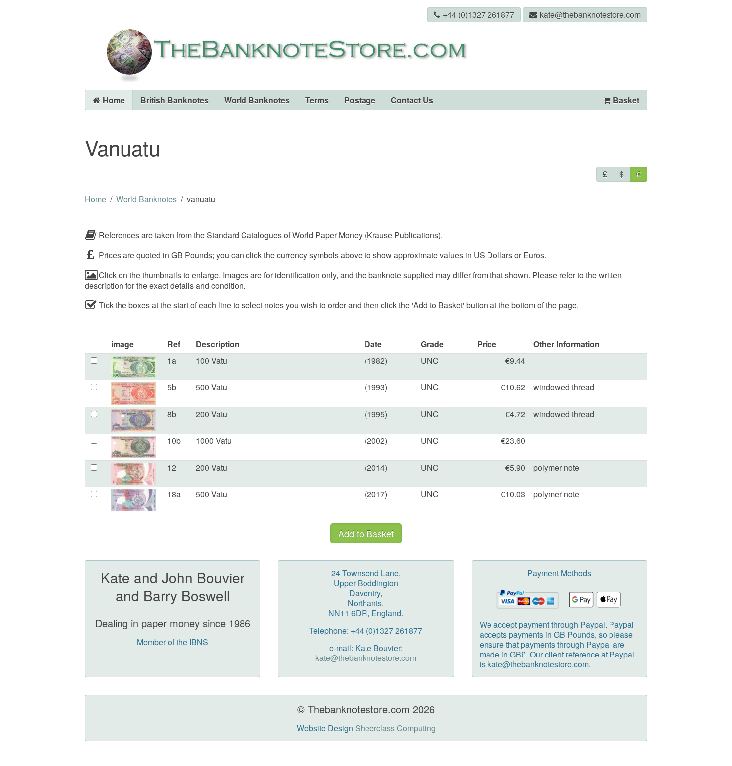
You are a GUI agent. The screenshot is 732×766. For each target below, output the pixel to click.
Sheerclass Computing (395, 728)
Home (114, 100)
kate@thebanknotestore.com (590, 14)
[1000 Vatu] (133, 446)
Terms (317, 100)
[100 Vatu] (133, 365)
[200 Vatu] (133, 419)
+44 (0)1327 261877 (478, 14)
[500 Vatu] (133, 392)
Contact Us (412, 100)
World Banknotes (257, 100)
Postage (359, 100)
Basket (626, 100)
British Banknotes (174, 100)
